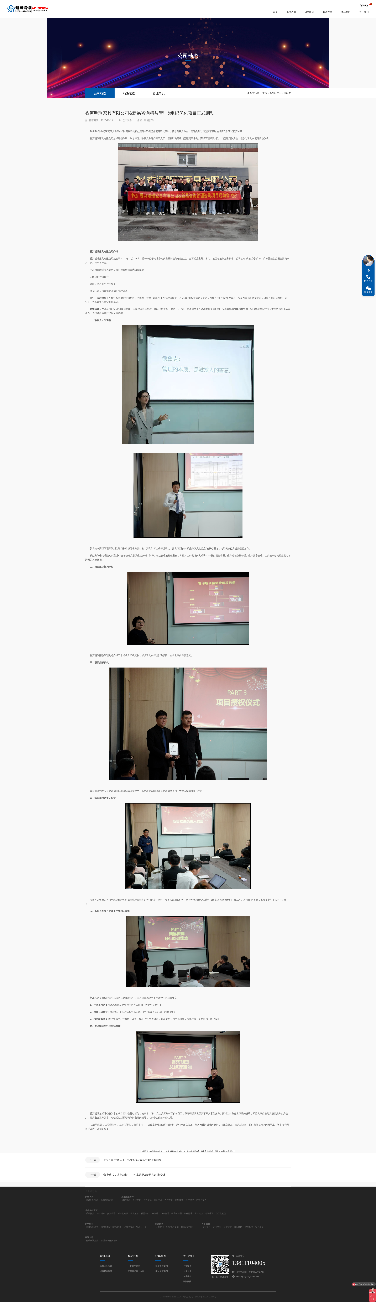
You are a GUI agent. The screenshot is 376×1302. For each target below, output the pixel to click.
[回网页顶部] (368, 270)
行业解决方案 (92, 1240)
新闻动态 (274, 93)
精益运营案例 (187, 1227)
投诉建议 (259, 1227)
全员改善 (134, 1213)
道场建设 (209, 1213)
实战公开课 (141, 1227)
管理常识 (158, 93)
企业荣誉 (228, 1227)
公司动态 (100, 93)
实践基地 (249, 1227)
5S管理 (155, 1213)
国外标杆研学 (92, 1227)
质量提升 (90, 1213)
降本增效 (101, 1213)
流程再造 (188, 1213)
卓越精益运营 (107, 1200)
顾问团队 (238, 1227)
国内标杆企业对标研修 (111, 1227)
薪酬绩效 (179, 1200)
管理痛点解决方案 (109, 1240)
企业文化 (137, 1200)
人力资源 (147, 1200)
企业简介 (206, 1227)
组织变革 (158, 1200)
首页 (275, 12)
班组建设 (199, 1213)
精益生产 (145, 1213)
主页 (264, 93)
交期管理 (111, 1213)
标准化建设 (123, 1213)
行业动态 (129, 93)
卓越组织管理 (92, 1200)
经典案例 (345, 12)
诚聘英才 (364, 5)
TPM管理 (165, 1213)
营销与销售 (201, 1200)
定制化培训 (129, 1227)
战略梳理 (126, 1200)
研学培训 (309, 12)
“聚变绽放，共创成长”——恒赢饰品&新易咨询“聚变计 (134, 1174)
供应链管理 (176, 1213)
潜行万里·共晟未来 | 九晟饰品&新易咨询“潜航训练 (132, 1160)
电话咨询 (368, 281)
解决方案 (327, 12)
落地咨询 (291, 12)
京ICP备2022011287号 (205, 1297)
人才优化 (190, 1200)
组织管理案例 (172, 1227)
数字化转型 (221, 1213)
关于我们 (364, 12)
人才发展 (168, 1200)
